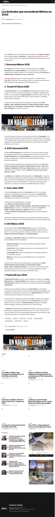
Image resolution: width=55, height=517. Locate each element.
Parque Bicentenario (38, 318)
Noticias (6, 5)
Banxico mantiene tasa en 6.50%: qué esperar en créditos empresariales (16, 472)
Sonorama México (9, 78)
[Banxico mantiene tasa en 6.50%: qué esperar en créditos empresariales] (4, 472)
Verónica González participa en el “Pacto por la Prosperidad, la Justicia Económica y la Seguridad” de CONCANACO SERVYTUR (17, 438)
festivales (30, 318)
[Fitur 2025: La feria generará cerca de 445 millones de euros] (40, 415)
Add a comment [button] (11, 329)
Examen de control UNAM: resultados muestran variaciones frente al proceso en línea (17, 455)
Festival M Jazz (23, 318)
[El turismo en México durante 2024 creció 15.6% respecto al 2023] (14, 390)
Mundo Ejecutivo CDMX (34, 56)
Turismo (3, 9)
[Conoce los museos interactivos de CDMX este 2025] (14, 415)
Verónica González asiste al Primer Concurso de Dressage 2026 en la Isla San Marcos (17, 447)
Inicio (3, 5)
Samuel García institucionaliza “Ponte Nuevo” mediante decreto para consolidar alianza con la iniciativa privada (17, 464)
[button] (2, 1)
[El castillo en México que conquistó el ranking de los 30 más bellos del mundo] (14, 363)
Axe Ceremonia (8, 318)
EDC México (15, 318)
